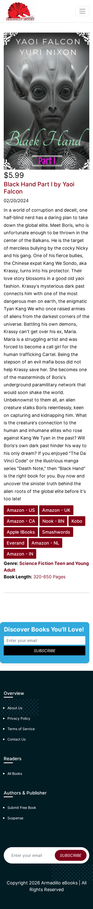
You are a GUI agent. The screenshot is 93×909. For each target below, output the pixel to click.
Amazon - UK (56, 510)
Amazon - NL (45, 543)
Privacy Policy (18, 718)
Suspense (15, 818)
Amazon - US (21, 510)
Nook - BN (53, 521)
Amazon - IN (20, 553)
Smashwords (56, 532)
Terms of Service (21, 729)
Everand (15, 543)
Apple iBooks (21, 532)
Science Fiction (36, 563)
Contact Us (16, 739)
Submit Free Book (21, 807)
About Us (14, 708)
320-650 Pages (49, 576)
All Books (14, 773)
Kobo (76, 521)
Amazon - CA (21, 521)
